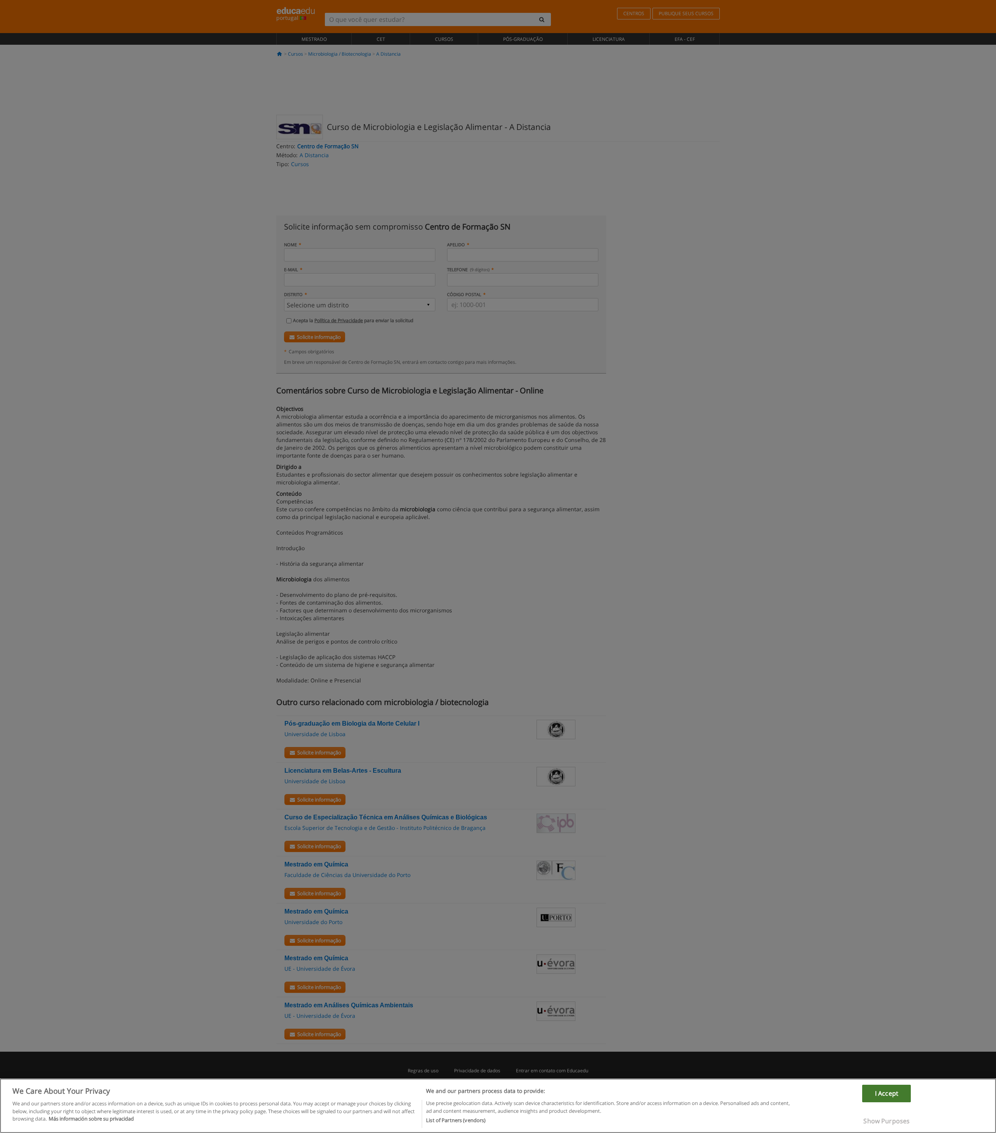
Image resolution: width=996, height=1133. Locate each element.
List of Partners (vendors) (456, 1120)
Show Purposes (886, 1120)
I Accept (886, 1093)
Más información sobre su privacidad (91, 1118)
